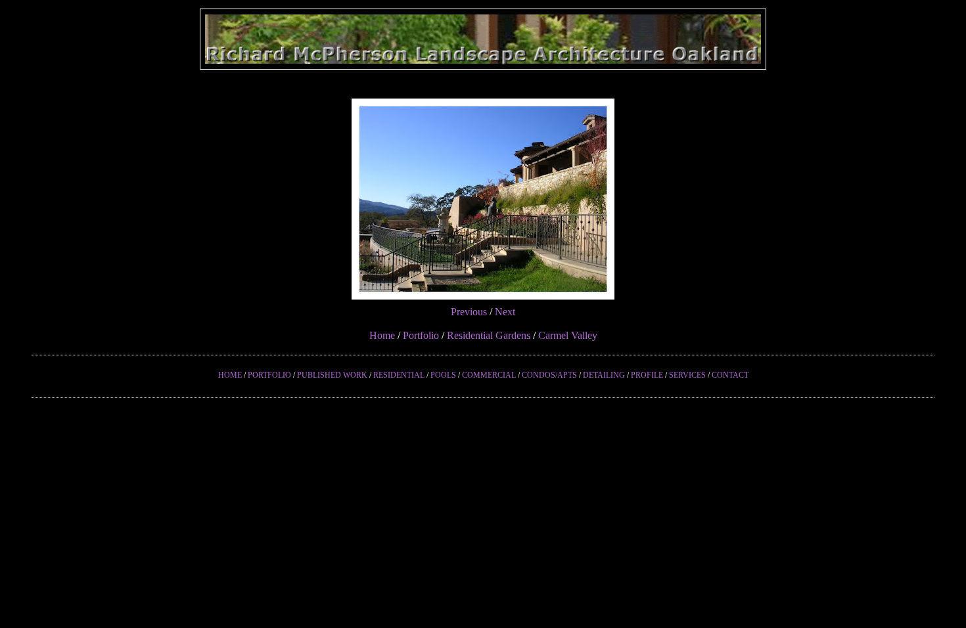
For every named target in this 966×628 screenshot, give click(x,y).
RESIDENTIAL (399, 375)
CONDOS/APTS (549, 375)
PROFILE (647, 375)
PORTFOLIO (269, 375)
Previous (469, 311)
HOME (230, 375)
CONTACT (730, 375)
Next (505, 311)
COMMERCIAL (489, 375)
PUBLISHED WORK (332, 375)
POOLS (443, 375)
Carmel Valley (567, 335)
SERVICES (687, 375)
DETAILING (604, 375)
